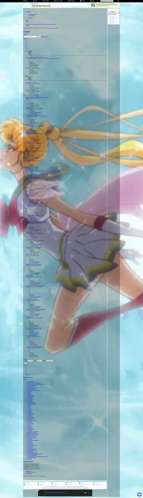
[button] (27, 48)
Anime (36, 0)
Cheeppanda (30, 108)
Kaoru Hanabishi (31, 126)
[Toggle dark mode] (118, 1)
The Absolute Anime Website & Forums (51, 58)
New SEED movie (30, 194)
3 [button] (26, 43)
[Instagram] (115, 10)
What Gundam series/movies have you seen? (35, 177)
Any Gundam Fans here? (31, 82)
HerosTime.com (112, 19)
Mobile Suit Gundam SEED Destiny (33, 204)
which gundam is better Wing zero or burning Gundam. (37, 97)
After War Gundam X (30, 239)
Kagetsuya (36, 332)
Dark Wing (30, 265)
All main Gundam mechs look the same (34, 246)
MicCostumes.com (112, 21)
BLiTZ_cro (36, 355)
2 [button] (26, 42)
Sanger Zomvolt (37, 112)
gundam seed (29, 149)
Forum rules (25, 33)
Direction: (44, 360)
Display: (26, 360)
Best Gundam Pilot (30, 316)
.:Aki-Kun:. (36, 139)
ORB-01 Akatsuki (29, 124)
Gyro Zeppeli (37, 261)
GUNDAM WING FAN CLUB (32, 142)
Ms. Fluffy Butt (37, 229)
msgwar (29, 83)
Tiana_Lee (30, 223)
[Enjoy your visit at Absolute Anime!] (41, 4)
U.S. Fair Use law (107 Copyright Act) (82, 488)
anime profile (102, 3)
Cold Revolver (37, 219)
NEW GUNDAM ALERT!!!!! (31, 335)
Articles (83, 0)
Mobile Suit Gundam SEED (31, 299)
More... (93, 0)
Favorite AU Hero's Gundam (32, 214)
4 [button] (26, 44)
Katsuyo (36, 174)
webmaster (30, 58)
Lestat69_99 (36, 314)
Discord (51, 28)
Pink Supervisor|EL (31, 133)
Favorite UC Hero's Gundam (32, 169)
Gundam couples (29, 275)
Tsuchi (29, 91)
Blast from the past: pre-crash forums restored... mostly (37, 57)
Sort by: (35, 360)
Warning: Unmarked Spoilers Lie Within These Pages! (41, 6)
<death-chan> (30, 205)
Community (72, 0)
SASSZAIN (36, 104)
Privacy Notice (63, 486)
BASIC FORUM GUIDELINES (32, 67)
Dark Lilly (29, 68)
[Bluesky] (113, 10)
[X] (111, 10)
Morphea (29, 300)
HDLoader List (83, 484)
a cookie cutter (29, 232)
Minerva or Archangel (30, 89)
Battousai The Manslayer (33, 116)
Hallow (29, 248)
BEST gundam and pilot (31, 254)
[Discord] (117, 10)
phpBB (29, 476)
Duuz (29, 178)
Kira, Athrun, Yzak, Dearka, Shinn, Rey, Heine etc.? (36, 222)
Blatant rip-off (29, 187)
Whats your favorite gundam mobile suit (34, 346)
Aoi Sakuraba (30, 233)
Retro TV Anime (59, 0)
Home (26, 0)
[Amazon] (119, 10)
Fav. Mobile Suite (29, 159)
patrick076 (36, 94)
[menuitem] (33, 14)
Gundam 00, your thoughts (31, 132)
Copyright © (48, 486)
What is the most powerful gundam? (33, 114)
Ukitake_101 (30, 318)
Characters (46, 0)
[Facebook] (109, 10)
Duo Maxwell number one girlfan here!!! (34, 327)
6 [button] (26, 47)
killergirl (36, 212)
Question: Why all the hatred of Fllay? (33, 264)
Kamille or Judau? (30, 107)
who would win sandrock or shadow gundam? (35, 309)
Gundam (26, 31)
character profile (110, 3)
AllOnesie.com (111, 23)
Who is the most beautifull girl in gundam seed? (36, 285)
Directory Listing (97, 484)
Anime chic (29, 276)
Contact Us (58, 486)
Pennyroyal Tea (37, 87)
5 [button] (26, 45)
